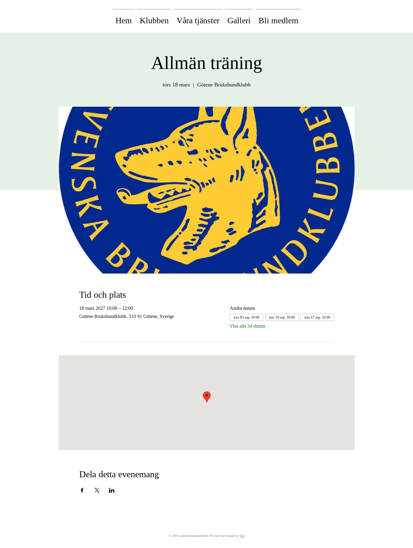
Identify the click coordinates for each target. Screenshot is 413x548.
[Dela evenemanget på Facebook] (82, 490)
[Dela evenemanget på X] (97, 490)
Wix (242, 535)
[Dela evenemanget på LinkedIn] (112, 490)
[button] (154, 17)
